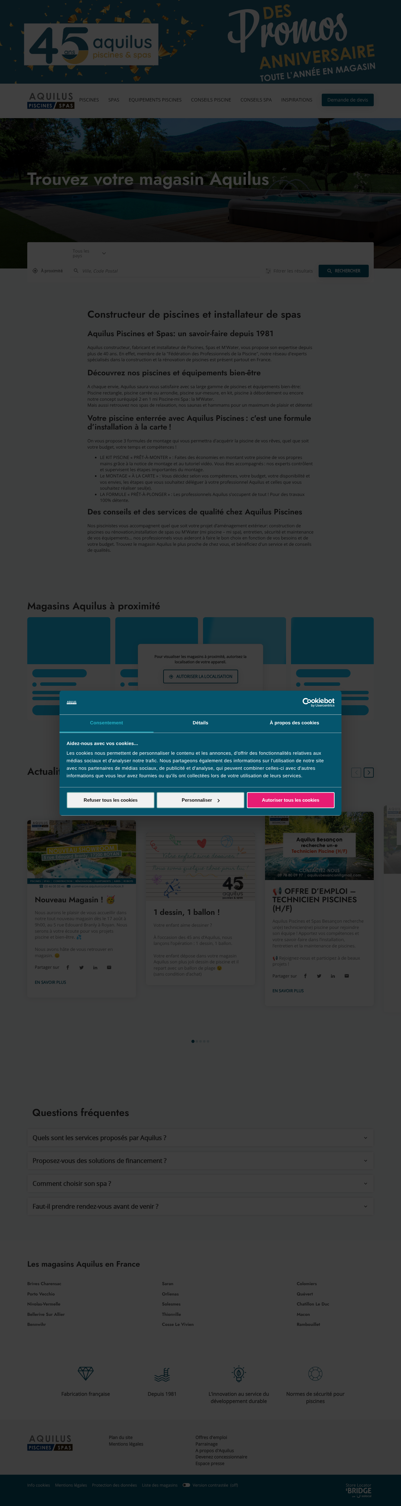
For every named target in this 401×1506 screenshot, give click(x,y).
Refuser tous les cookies (111, 800)
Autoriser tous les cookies (290, 800)
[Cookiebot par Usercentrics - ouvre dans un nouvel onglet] (307, 702)
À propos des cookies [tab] (294, 723)
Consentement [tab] (106, 723)
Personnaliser (197, 800)
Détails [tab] (200, 723)
